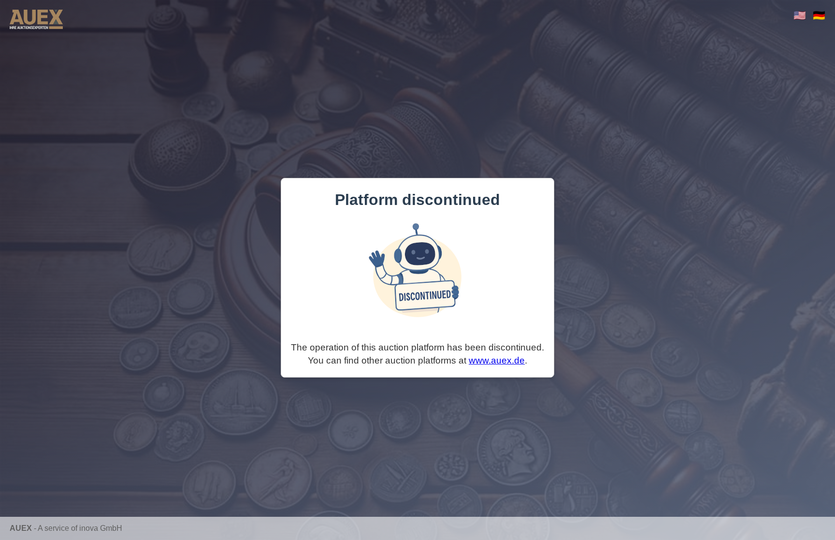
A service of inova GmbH (80, 528)
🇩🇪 (819, 15)
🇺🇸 (799, 15)
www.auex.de (497, 360)
